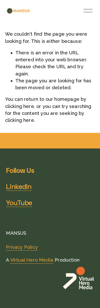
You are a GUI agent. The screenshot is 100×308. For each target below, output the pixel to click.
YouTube (19, 203)
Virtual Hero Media (31, 260)
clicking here (19, 106)
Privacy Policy (22, 247)
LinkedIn (18, 187)
